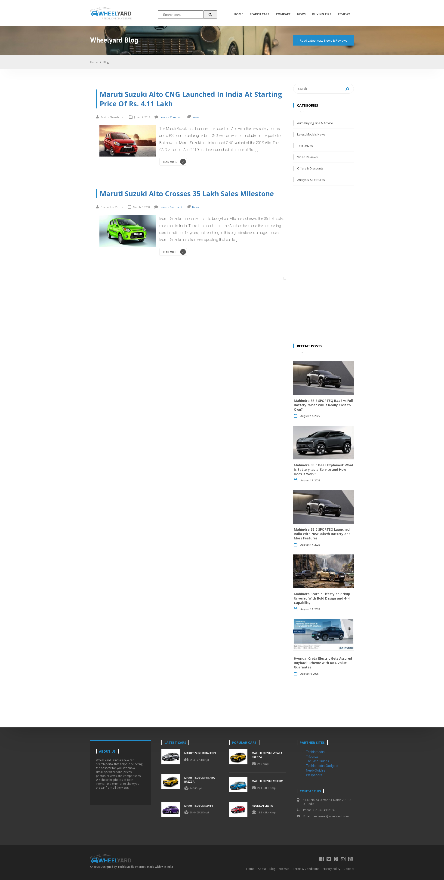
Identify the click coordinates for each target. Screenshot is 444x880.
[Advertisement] (328, 264)
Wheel (115, 13)
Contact (349, 869)
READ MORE (170, 161)
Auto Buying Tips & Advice (315, 123)
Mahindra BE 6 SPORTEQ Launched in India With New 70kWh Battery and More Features (324, 533)
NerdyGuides (315, 770)
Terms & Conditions (306, 869)
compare (283, 14)
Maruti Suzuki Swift (198, 806)
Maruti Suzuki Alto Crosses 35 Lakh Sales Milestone (187, 193)
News (301, 14)
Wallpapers (314, 774)
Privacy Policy (331, 869)
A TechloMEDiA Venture (117, 18)
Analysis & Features (311, 180)
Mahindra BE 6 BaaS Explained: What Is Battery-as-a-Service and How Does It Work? (324, 469)
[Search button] (210, 14)
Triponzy (312, 756)
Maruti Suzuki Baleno (200, 753)
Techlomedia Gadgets (322, 765)
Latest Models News (311, 134)
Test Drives (305, 146)
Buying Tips (321, 14)
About (262, 869)
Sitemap (284, 869)
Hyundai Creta (262, 806)
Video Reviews (307, 157)
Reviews (344, 14)
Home (238, 14)
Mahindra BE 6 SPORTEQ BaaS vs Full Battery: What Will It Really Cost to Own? (323, 405)
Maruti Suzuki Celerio (267, 781)
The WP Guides (317, 761)
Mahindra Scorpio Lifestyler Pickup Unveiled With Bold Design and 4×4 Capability (322, 598)
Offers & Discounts (310, 168)
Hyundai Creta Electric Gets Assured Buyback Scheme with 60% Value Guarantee (323, 662)
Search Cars (259, 14)
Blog (106, 62)
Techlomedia (315, 751)
